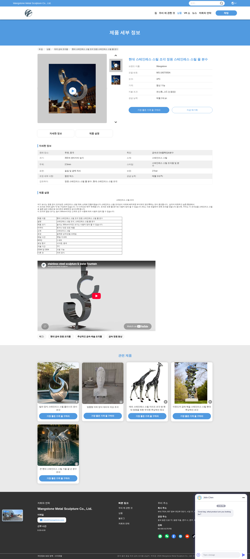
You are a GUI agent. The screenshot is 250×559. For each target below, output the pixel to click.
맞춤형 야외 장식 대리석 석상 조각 (103, 407)
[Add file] (198, 555)
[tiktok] (194, 536)
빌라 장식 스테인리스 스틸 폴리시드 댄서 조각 (58, 408)
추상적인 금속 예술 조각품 (89, 336)
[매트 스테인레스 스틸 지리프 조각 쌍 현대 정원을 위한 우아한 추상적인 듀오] (147, 383)
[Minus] (243, 497)
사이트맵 (58, 556)
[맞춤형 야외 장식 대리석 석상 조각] (102, 383)
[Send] (243, 555)
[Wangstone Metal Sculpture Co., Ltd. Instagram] (180, 536)
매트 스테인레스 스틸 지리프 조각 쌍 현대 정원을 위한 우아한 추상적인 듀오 (147, 408)
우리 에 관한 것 (167, 13)
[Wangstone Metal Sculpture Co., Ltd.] (27, 13)
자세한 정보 (56, 133)
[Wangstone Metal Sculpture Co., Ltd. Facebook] (173, 536)
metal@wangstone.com (53, 520)
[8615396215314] (160, 536)
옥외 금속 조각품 (61, 49)
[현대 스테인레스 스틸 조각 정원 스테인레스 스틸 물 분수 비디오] (72, 88)
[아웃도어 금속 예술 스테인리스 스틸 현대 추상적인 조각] (192, 383)
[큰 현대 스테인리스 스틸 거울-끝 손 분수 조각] (58, 445)
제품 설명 (94, 133)
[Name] (221, 3)
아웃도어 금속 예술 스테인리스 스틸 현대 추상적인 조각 (192, 408)
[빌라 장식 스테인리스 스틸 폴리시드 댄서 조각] (58, 383)
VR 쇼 (187, 13)
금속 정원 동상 (115, 336)
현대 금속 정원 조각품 (60, 336)
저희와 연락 (205, 13)
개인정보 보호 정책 (45, 556)
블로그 (121, 518)
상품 (179, 13)
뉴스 (194, 13)
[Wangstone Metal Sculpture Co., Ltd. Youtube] (187, 536)
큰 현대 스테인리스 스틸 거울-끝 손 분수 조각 (58, 470)
